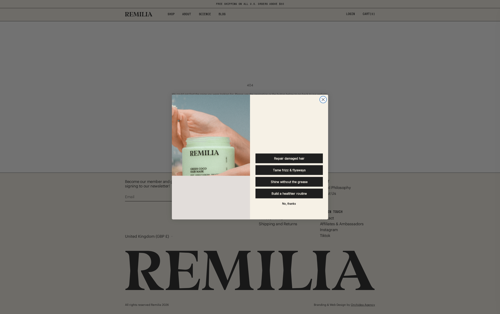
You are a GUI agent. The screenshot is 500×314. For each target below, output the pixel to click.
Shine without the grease (289, 182)
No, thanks (289, 203)
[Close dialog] (323, 99)
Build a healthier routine (289, 193)
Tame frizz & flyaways (289, 170)
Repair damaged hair (289, 158)
